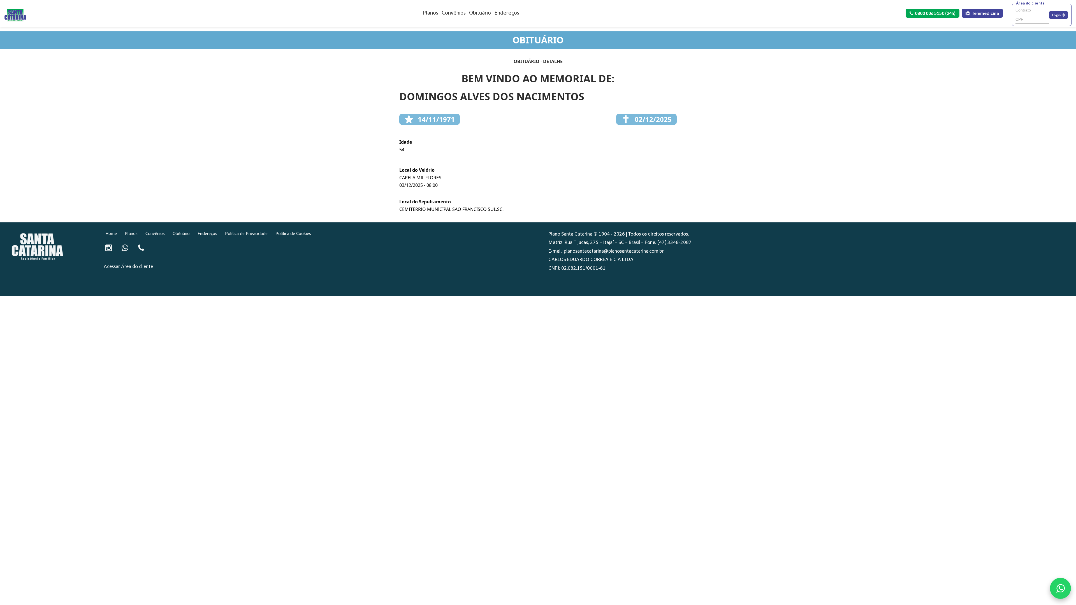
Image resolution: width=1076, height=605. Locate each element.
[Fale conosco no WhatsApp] (1060, 588)
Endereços (506, 13)
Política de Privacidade (246, 234)
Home (111, 234)
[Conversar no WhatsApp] (125, 248)
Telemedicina (985, 13)
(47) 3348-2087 (674, 242)
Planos (430, 13)
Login (1056, 15)
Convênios (454, 13)
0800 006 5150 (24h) (935, 13)
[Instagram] (109, 248)
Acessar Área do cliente (128, 266)
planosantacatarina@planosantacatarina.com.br (614, 251)
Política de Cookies (293, 234)
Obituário (480, 13)
